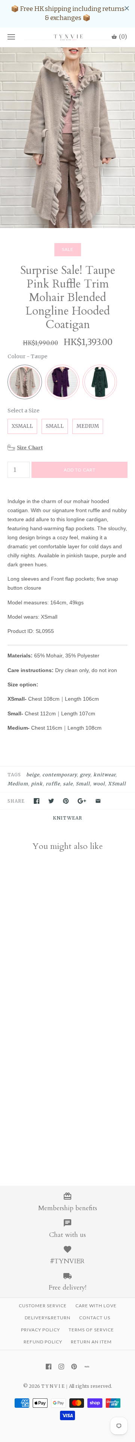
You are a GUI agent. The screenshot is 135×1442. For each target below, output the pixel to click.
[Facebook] (48, 1366)
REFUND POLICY (43, 1342)
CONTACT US (94, 1317)
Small (83, 783)
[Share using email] (98, 801)
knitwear (104, 774)
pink (37, 783)
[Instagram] (61, 1366)
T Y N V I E (52, 1386)
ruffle (53, 783)
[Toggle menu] (11, 37)
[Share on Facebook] (36, 801)
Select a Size (23, 410)
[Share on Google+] (82, 801)
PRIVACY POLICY (40, 1329)
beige (32, 774)
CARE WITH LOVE (96, 1305)
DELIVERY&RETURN (47, 1317)
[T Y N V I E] (67, 37)
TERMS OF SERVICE (91, 1329)
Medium (18, 783)
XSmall (117, 783)
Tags (14, 774)
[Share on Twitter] (51, 801)
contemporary (59, 774)
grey (85, 774)
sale (68, 783)
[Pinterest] (74, 1366)
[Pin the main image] (66, 801)
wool (99, 783)
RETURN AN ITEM (91, 1342)
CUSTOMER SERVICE (43, 1305)
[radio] (25, 382)
